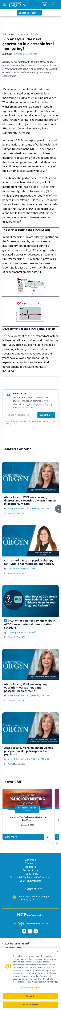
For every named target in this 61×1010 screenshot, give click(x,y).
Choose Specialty (27, 12)
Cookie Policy (51, 981)
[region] (30, 979)
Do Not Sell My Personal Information (30, 877)
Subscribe (45, 414)
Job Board (30, 866)
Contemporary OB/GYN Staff (22, 632)
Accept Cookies (30, 1004)
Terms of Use (30, 870)
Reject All (30, 996)
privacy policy (11, 423)
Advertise (30, 859)
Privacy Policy (30, 873)
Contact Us (30, 863)
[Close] (57, 952)
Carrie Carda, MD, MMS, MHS (22, 568)
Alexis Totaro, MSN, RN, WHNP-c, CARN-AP (28, 508)
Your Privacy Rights (30, 880)
